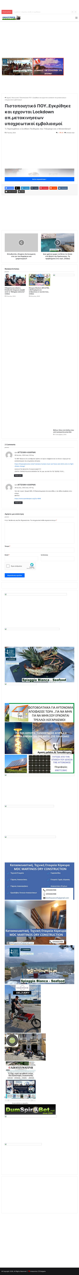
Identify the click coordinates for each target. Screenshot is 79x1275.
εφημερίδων (25, 1103)
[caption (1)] (39, 983)
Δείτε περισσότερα (39, 179)
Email (7, 555)
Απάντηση (18, 475)
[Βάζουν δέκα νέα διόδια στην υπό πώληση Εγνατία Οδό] (63, 351)
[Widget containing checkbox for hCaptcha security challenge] (20, 566)
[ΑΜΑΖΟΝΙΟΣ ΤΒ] (36, 595)
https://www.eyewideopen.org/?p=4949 (28, 498)
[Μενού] (76, 18)
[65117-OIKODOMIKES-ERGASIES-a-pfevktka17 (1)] (35, 944)
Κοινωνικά (15, 97)
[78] (39, 773)
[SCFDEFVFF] (39, 899)
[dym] (30, 1114)
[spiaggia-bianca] (17, 66)
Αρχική (8, 97)
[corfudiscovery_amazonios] (48, 66)
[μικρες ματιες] (23, 1144)
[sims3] (25, 1060)
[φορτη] (20, 684)
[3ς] (31, 1117)
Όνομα (7, 546)
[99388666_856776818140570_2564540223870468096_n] (23, 1032)
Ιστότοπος (44, 555)
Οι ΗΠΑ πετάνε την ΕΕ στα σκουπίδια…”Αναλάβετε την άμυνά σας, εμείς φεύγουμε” (40, 12)
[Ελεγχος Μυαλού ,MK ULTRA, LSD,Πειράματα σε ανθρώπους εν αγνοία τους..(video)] (39, 280)
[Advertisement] (39, 4)
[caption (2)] (39, 682)
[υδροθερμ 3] (29, 806)
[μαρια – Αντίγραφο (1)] (39, 775)
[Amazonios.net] (11, 18)
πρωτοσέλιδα (16, 1103)
